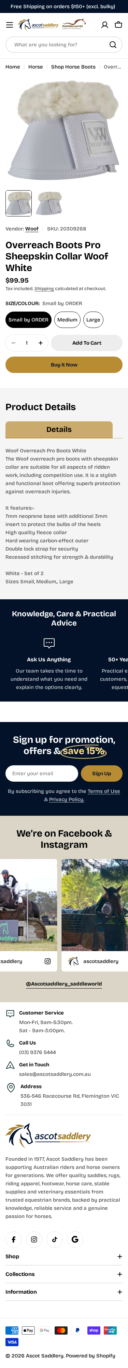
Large (93, 320)
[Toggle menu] (9, 25)
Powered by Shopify (90, 1356)
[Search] (113, 45)
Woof (32, 229)
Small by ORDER (28, 320)
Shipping (44, 288)
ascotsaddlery (80, 961)
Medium (67, 320)
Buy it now (64, 365)
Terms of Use (104, 791)
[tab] (59, 429)
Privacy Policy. (66, 799)
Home (12, 67)
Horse (35, 67)
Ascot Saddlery (44, 1356)
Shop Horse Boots (73, 67)
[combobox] (64, 44)
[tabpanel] (64, 516)
